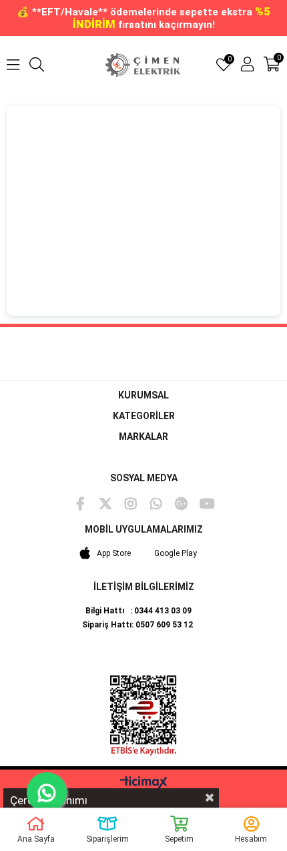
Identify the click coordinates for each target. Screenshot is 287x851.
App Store (114, 553)
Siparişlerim (107, 839)
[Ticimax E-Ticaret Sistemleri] (144, 783)
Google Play (175, 553)
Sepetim (179, 839)
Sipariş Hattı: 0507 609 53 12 (137, 624)
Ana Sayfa (36, 839)
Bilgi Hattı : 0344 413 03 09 (138, 610)
